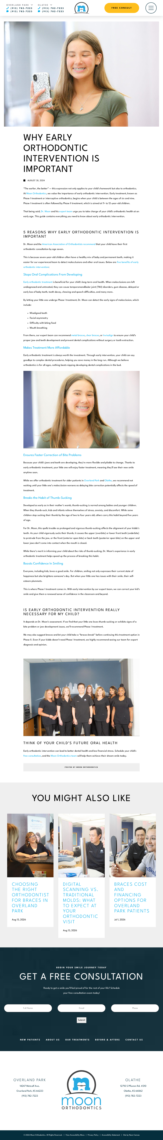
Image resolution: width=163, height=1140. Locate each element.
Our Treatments (77, 1040)
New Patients (30, 1040)
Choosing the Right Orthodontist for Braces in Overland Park (30, 898)
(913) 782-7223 (21, 8)
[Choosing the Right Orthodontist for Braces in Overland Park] (30, 845)
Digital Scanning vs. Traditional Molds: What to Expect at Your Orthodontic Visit (81, 903)
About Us (53, 1040)
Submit (81, 1020)
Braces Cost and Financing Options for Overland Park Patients (132, 898)
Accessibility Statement (111, 1135)
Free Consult (122, 8)
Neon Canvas (134, 1135)
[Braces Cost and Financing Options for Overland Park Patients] (133, 845)
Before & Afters (107, 1040)
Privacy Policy (93, 1135)
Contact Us (134, 1040)
